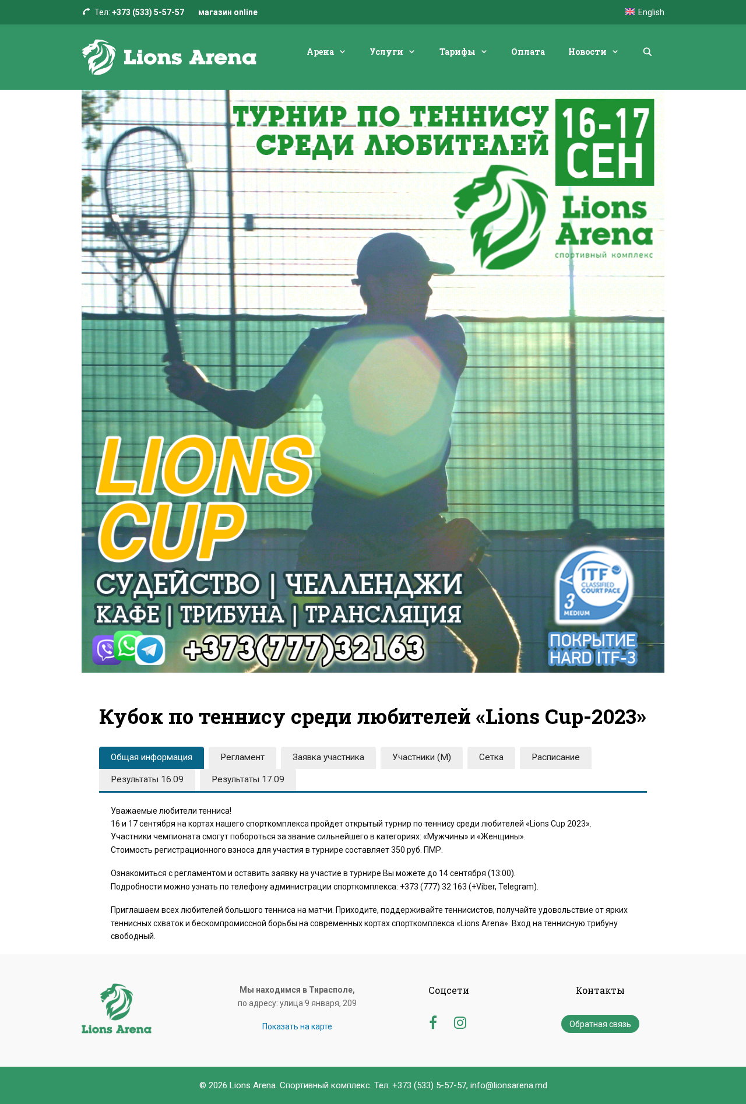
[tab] (151, 758)
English (651, 12)
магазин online (228, 12)
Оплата (528, 51)
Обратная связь (600, 1024)
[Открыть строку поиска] (647, 52)
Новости (587, 51)
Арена (320, 51)
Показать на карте (297, 1026)
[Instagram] (460, 1021)
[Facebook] (432, 1021)
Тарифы (457, 51)
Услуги (386, 51)
